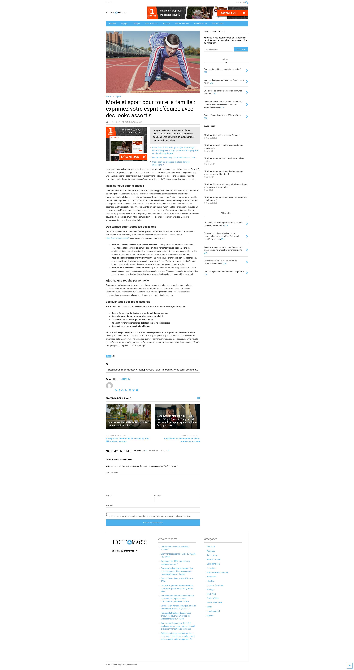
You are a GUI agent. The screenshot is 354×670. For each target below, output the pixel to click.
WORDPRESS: (140, 450)
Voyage (124, 24)
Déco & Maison (151, 24)
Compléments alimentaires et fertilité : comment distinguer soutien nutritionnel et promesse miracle (178, 599)
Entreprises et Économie (217, 572)
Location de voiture (215, 585)
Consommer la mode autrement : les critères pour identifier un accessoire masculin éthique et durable (177, 571)
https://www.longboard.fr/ (117, 238)
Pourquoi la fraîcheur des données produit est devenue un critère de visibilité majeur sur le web (176, 616)
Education (211, 568)
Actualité (112, 24)
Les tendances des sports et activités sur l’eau (174, 158)
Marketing (211, 594)
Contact (109, 2)
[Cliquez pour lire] (128, 416)
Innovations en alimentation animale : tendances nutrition (182, 440)
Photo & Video (218, 24)
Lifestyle (136, 24)
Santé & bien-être (182, 24)
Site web (110, 505)
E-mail (157, 495)
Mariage (166, 24)
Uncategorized (213, 611)
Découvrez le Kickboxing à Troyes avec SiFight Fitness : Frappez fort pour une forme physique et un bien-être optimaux (175, 150)
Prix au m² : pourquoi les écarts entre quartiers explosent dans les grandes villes (177, 588)
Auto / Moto (212, 555)
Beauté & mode (200, 24)
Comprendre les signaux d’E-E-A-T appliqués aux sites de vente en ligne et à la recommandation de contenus (178, 626)
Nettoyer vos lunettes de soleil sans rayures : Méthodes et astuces (128, 440)
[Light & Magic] (116, 13)
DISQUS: (165, 450)
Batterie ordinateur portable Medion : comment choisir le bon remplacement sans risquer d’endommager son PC (178, 636)
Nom (108, 495)
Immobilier (211, 577)
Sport (209, 607)
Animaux (211, 551)
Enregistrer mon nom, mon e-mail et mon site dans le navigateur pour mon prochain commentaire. (149, 516)
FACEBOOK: (154, 450)
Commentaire (112, 472)
